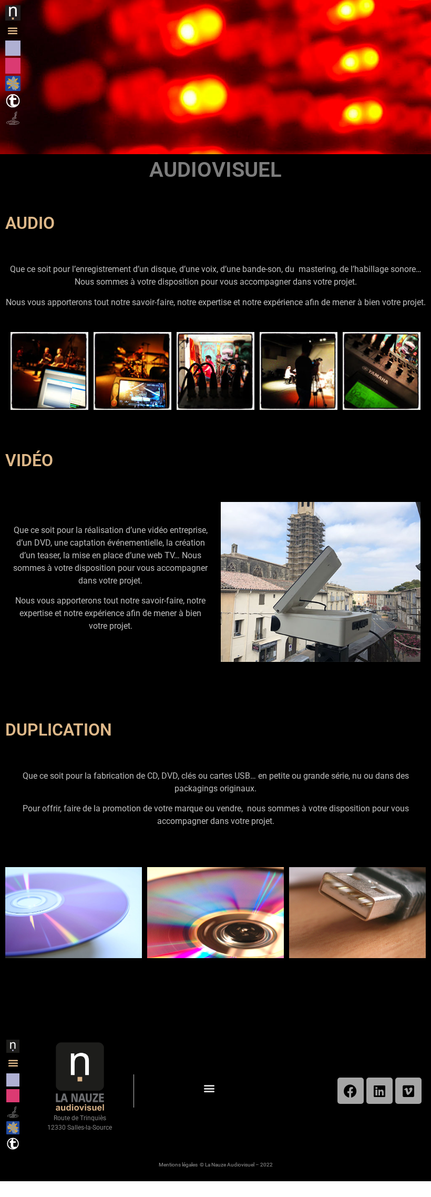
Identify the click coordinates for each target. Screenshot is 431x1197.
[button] (12, 30)
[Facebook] (350, 1091)
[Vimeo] (408, 1091)
